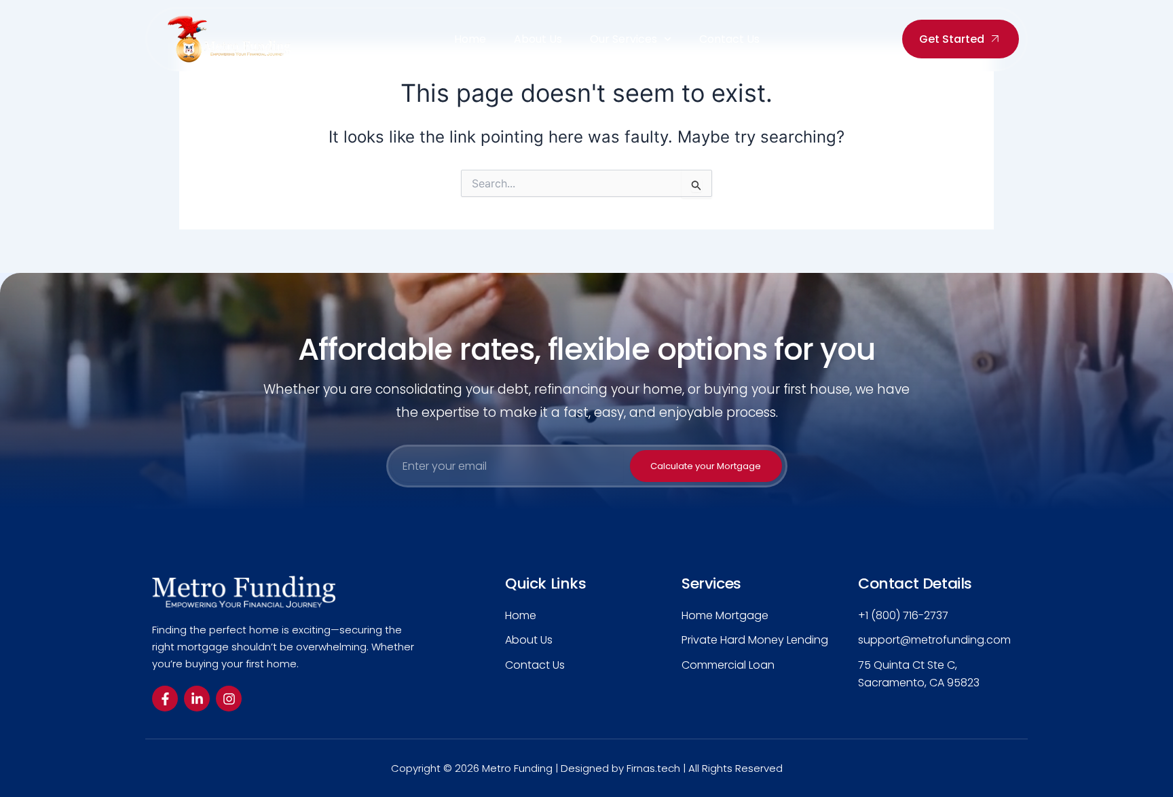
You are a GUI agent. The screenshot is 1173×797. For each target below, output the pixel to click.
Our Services (623, 39)
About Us (538, 39)
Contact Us (729, 39)
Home (470, 39)
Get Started (951, 39)
